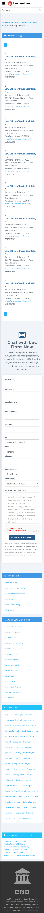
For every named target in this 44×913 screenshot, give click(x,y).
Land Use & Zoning (12, 604)
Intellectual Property (13, 687)
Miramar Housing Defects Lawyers (18, 774)
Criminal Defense (12, 659)
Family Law (9, 676)
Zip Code (8, 456)
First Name (9, 380)
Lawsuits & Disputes (13, 692)
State (7, 447)
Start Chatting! (23, 537)
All (3, 22)
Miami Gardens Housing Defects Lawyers (21, 769)
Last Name (9, 389)
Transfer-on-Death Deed (13, 852)
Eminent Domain (12, 583)
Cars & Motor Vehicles (14, 643)
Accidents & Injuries (13, 627)
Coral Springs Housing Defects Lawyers (20, 725)
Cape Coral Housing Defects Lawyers (19, 714)
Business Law (10, 638)
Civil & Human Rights (13, 648)
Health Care (10, 681)
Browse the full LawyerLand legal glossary (20, 855)
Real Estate (13, 575)
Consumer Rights (12, 654)
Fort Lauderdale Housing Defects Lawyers (21, 731)
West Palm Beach (23, 22)
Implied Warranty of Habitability (16, 847)
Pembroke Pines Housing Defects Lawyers (21, 791)
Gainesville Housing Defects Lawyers (19, 736)
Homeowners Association (15, 594)
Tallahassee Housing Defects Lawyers (19, 813)
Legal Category (11, 469)
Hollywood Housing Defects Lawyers (19, 747)
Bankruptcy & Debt (12, 632)
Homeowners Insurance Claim (15, 850)
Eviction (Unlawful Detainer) (14, 844)
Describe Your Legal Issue (15, 490)
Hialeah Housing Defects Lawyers (18, 742)
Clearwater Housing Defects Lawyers (19, 720)
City (6, 437)
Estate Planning (11, 670)
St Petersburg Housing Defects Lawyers (20, 807)
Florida (9, 22)
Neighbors (9, 610)
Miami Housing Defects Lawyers (17, 764)
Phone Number (11, 411)
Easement (7, 841)
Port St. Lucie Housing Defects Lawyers (20, 802)
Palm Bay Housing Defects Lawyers (19, 785)
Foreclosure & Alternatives (15, 588)
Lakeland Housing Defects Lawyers (19, 758)
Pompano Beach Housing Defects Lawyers (21, 796)
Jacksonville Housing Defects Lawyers (19, 753)
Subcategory (10, 478)
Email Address (11, 402)
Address (8, 424)
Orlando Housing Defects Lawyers (18, 780)
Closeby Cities (11, 707)
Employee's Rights (12, 665)
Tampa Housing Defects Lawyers (18, 818)
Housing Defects (11, 599)
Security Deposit (19, 841)
